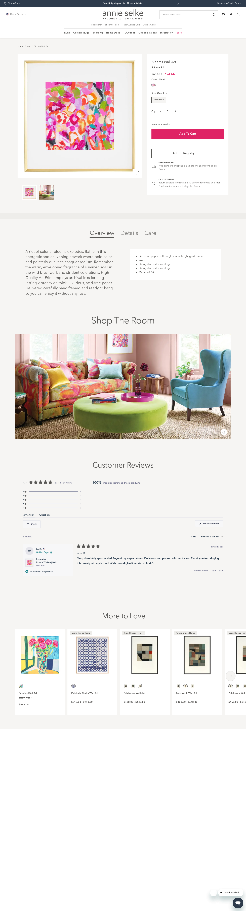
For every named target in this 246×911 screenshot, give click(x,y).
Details (161, 170)
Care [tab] (150, 233)
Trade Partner (96, 25)
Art (28, 47)
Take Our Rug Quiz (131, 25)
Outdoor (130, 33)
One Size (159, 100)
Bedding (98, 33)
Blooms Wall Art (41, 47)
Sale (179, 33)
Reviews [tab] (29, 515)
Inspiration (166, 33)
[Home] (123, 19)
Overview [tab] (102, 233)
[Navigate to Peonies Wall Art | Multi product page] (40, 653)
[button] (157, 66)
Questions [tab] (44, 515)
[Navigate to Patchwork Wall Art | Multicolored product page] (145, 653)
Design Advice (149, 25)
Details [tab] (129, 233)
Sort (193, 537)
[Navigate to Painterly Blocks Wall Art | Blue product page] (92, 653)
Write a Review (212, 524)
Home (20, 47)
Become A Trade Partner (229, 3)
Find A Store (14, 3)
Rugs (67, 33)
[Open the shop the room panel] (224, 433)
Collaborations (148, 33)
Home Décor (113, 33)
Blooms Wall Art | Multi (46, 564)
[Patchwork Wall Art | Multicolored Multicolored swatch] (126, 686)
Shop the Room (112, 25)
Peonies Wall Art (28, 693)
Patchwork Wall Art (134, 693)
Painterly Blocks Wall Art (84, 693)
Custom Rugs (81, 33)
